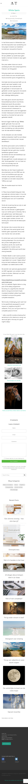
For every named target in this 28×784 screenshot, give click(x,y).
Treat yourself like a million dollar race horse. (14, 410)
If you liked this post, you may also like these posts (14, 335)
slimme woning (18, 487)
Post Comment (14, 461)
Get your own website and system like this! (14, 780)
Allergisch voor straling (14, 639)
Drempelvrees (14, 550)
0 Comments (14, 21)
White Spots (14, 10)
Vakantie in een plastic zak (14, 365)
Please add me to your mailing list (14, 458)
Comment (14, 441)
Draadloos (22, 485)
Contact (7, 743)
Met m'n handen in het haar (14, 560)
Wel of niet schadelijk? (14, 598)
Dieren (16, 485)
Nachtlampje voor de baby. (14, 380)
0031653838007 (8, 737)
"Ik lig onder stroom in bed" (14, 617)
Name (14, 428)
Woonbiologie (18, 18)
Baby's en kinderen (8, 485)
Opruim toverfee (14, 712)
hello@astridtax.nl (9, 739)
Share (14, 13)
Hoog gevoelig (10, 18)
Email (14, 434)
